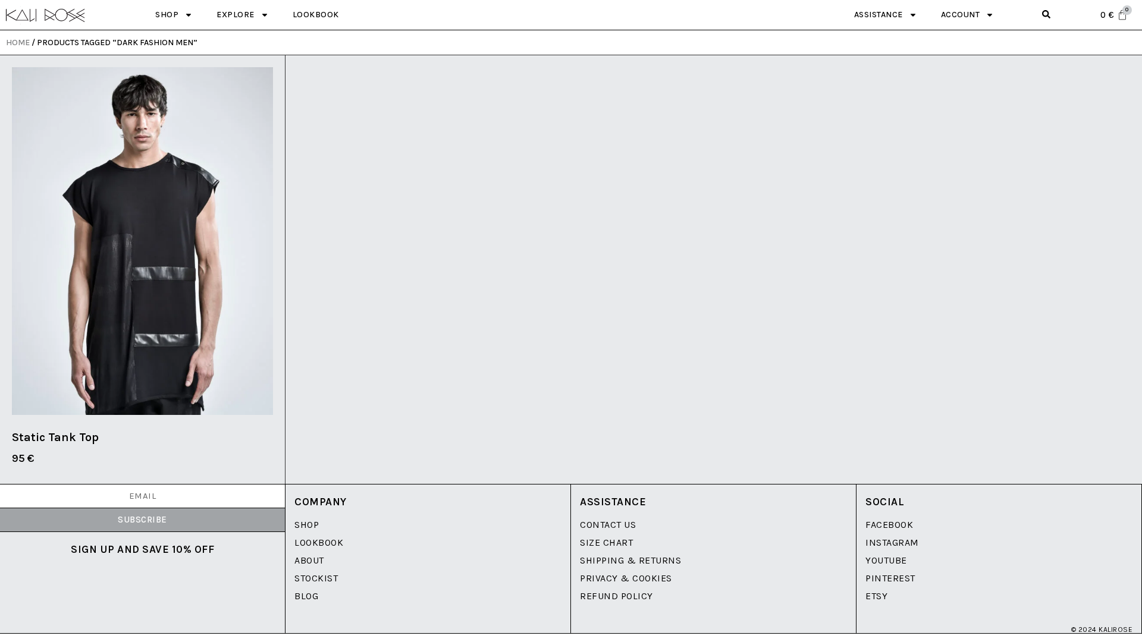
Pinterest (890, 578)
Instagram (892, 542)
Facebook (889, 524)
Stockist (316, 578)
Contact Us (608, 524)
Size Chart (606, 542)
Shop (166, 15)
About (309, 560)
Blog (306, 596)
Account (960, 15)
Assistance (878, 15)
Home (18, 42)
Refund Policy (616, 596)
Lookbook (316, 15)
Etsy (876, 596)
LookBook (318, 542)
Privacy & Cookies (626, 578)
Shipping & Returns (630, 560)
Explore (236, 15)
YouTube (886, 560)
